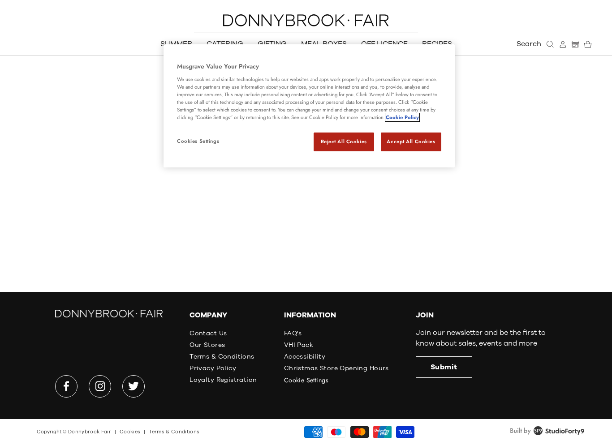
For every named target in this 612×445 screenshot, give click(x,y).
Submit (444, 367)
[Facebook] (66, 386)
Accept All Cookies (411, 141)
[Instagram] (100, 386)
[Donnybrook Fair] (306, 20)
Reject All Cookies (344, 141)
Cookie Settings (306, 380)
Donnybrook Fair (89, 431)
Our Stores (207, 345)
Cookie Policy (402, 117)
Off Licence (384, 44)
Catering (225, 44)
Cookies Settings (198, 141)
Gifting (272, 44)
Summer (176, 44)
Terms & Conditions (222, 356)
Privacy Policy (213, 368)
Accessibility (304, 356)
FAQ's (293, 333)
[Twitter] (133, 386)
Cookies (130, 431)
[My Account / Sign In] (562, 44)
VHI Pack (298, 345)
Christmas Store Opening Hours (336, 368)
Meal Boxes (324, 44)
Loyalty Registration (223, 380)
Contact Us (208, 333)
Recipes (437, 44)
